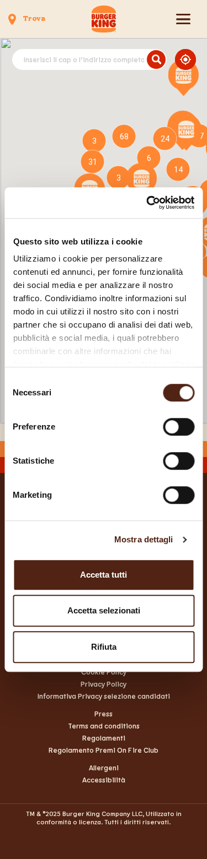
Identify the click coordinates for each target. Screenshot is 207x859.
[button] (183, 77)
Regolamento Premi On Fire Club (103, 750)
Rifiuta (103, 646)
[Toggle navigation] (183, 18)
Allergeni (104, 767)
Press (103, 713)
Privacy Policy (103, 683)
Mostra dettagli (143, 539)
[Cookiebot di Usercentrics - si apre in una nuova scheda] (147, 202)
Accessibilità (103, 779)
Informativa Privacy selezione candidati (104, 696)
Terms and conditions (104, 725)
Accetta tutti (103, 574)
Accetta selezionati (103, 610)
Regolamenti (103, 737)
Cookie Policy (103, 671)
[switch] (178, 427)
